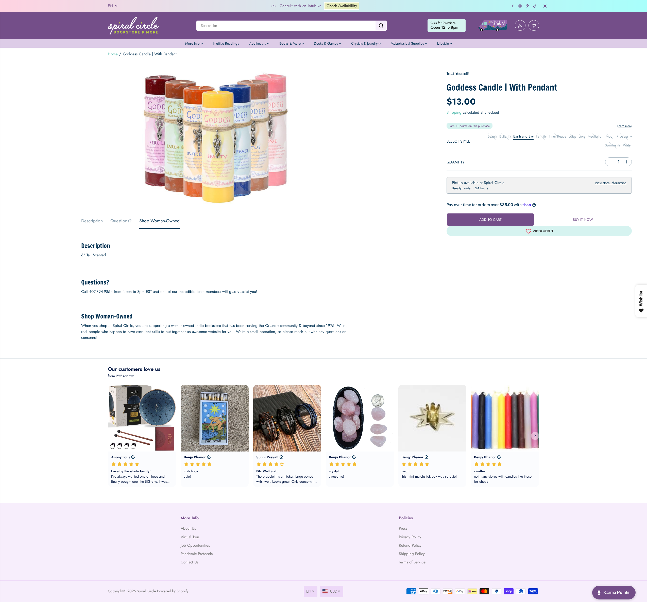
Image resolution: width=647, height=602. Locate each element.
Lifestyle (443, 43)
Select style (458, 141)
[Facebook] (513, 6)
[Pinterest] (527, 6)
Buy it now (583, 219)
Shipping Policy (412, 554)
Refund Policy (410, 545)
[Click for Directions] (447, 25)
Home (113, 54)
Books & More (290, 43)
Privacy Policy (410, 537)
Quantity (456, 162)
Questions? (121, 221)
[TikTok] (535, 6)
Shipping (454, 112)
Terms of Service (412, 562)
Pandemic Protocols (197, 554)
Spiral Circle (146, 591)
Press (403, 528)
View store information (610, 182)
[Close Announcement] (545, 6)
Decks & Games (326, 43)
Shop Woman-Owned (159, 221)
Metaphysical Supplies (408, 43)
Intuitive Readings (226, 43)
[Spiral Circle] (133, 25)
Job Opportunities (195, 545)
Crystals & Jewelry (365, 43)
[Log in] (520, 25)
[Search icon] (381, 26)
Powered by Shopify (172, 591)
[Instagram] (520, 6)
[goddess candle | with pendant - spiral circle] (215, 137)
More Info (193, 43)
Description (92, 221)
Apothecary (258, 43)
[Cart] (534, 25)
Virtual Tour (190, 537)
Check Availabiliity (342, 6)
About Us (188, 528)
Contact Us (189, 562)
